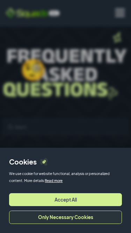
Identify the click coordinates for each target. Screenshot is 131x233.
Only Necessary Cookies (65, 217)
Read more (54, 181)
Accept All (65, 200)
